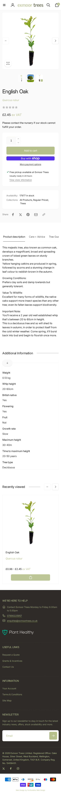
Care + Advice (37, 236)
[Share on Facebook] (13, 214)
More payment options (30, 164)
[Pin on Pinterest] (28, 214)
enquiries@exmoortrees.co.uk (22, 620)
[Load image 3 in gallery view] (39, 78)
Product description (14, 236)
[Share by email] (36, 215)
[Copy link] (43, 214)
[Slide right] (55, 40)
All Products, (26, 200)
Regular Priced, (41, 200)
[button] (4, 5)
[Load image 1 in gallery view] (21, 78)
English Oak (12, 552)
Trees (23, 203)
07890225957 (14, 615)
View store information (21, 180)
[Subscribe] (53, 736)
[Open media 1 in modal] (30, 41)
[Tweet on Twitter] (20, 214)
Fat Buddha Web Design (36, 790)
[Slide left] (5, 40)
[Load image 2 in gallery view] (30, 78)
